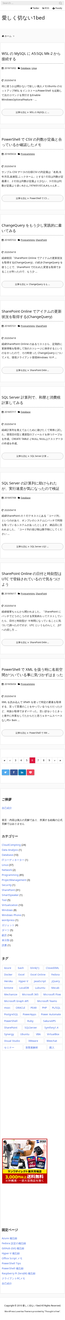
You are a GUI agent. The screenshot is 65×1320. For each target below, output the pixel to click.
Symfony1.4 (51, 1027)
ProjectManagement (14, 880)
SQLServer (31, 1027)
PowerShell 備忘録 (12, 1268)
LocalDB (24, 987)
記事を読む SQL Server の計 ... (33, 546)
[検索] (60, 3)
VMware (33, 1040)
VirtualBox (53, 1034)
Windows (7, 910)
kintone (8, 987)
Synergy (9, 1034)
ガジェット (8, 925)
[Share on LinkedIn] (22, 772)
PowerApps (29, 1014)
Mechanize (10, 994)
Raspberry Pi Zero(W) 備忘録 (18, 1273)
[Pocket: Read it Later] (30, 772)
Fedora (55, 974)
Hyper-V (23, 981)
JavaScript (40, 981)
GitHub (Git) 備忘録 (13, 1248)
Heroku (8, 981)
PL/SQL (56, 1007)
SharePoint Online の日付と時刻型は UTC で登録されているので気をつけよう (32, 579)
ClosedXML (52, 968)
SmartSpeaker (10, 895)
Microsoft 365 (30, 994)
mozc (7, 1007)
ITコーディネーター (13, 860)
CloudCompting (11, 844)
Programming (28, 154)
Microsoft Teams (47, 1001)
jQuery (56, 981)
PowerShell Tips (11, 1263)
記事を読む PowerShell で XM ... (32, 732)
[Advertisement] (20, 1094)
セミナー (9, 1047)
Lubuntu (40, 987)
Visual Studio (12, 1040)
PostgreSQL (11, 1014)
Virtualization (10, 905)
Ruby (30, 1021)
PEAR (34, 1007)
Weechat (52, 1040)
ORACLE (20, 1007)
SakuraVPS (49, 1021)
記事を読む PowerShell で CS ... (32, 198)
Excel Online (38, 974)
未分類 (5, 940)
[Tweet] (5, 772)
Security (7, 885)
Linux (34, 68)
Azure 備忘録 (9, 1238)
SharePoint (41, 239)
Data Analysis (10, 850)
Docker (8, 974)
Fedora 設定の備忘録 (14, 1243)
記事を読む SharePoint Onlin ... (32, 370)
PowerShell (11, 1021)
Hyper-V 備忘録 (11, 1253)
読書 (4, 945)
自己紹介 (7, 808)
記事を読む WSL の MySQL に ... (32, 112)
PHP (44, 1007)
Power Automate (51, 1014)
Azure (7, 968)
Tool (4, 900)
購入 (51, 1047)
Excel (21, 974)
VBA (38, 1034)
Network (7, 870)
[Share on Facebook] (14, 772)
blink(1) (34, 968)
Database (26, 68)
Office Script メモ (12, 1258)
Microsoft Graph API (16, 1001)
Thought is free (52, 1311)
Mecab (55, 987)
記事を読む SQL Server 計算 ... (33, 456)
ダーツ (5, 930)
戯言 (4, 935)
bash (21, 968)
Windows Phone (11, 915)
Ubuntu (24, 1034)
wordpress (8, 920)
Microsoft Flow (52, 994)
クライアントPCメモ (13, 1278)
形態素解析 (31, 1047)
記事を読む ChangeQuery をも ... (32, 284)
